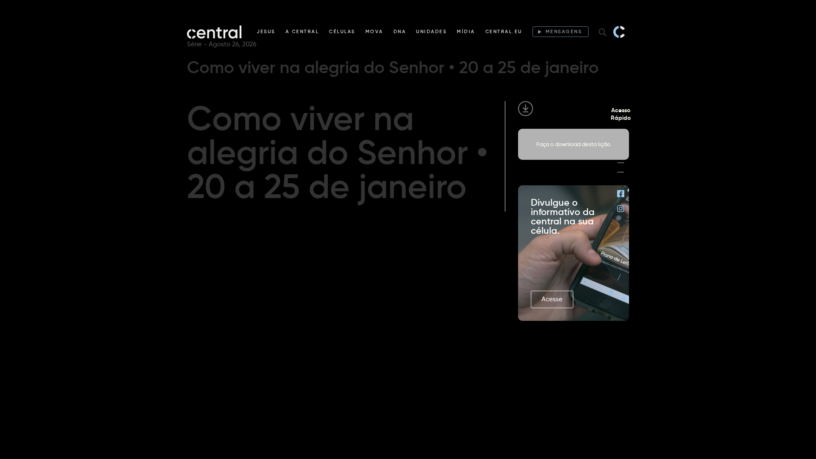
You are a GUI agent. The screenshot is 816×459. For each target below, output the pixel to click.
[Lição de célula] (620, 144)
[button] (552, 299)
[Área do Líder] (620, 134)
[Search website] (603, 32)
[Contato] (620, 172)
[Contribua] (620, 162)
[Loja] (620, 153)
